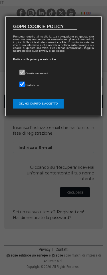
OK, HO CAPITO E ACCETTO (38, 103)
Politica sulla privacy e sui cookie (34, 59)
